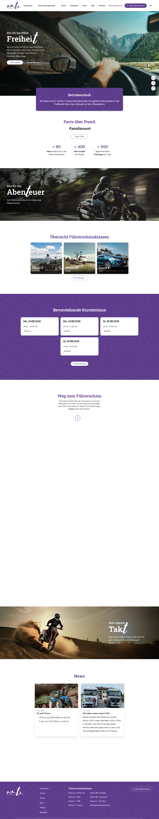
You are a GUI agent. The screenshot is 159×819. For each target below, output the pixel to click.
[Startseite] (13, 5)
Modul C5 (27, 331)
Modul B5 (107, 331)
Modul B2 (67, 351)
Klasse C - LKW (74, 801)
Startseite (44, 788)
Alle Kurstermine (79, 364)
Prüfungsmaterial (115, 6)
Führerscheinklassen (46, 6)
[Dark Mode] (150, 5)
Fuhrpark (74, 6)
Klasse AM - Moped (98, 793)
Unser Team (79, 136)
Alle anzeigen (78, 278)
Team (84, 6)
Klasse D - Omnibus (98, 801)
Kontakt (102, 6)
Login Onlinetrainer (137, 6)
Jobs (92, 6)
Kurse (63, 6)
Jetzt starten (15, 62)
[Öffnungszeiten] (153, 78)
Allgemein (28, 6)
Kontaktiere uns (33, 62)
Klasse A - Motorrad (77, 793)
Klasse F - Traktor (76, 805)
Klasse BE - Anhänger (98, 797)
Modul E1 (67, 331)
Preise (42, 807)
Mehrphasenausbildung (100, 805)
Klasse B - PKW (74, 797)
